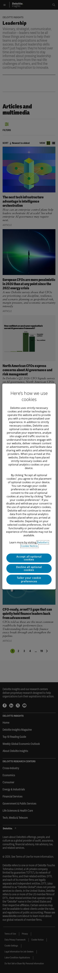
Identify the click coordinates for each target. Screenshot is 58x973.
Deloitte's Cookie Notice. (35, 544)
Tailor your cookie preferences (29, 579)
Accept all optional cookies (28, 558)
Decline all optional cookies (29, 568)
